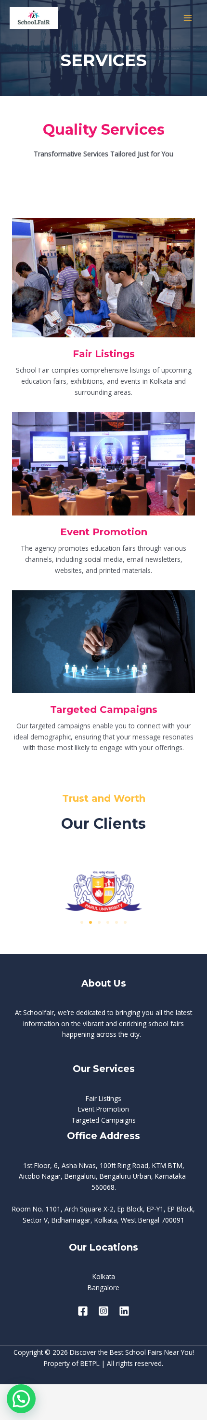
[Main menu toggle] (188, 18)
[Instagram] (103, 1311)
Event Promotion (103, 1109)
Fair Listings (103, 1098)
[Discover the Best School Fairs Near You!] (34, 18)
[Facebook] (83, 1311)
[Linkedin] (124, 1311)
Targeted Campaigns (103, 1120)
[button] (81, 922)
